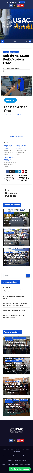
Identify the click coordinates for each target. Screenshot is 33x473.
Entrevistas (26, 456)
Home (5, 456)
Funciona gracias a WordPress (11, 449)
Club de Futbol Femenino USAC (14, 310)
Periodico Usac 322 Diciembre (16, 115)
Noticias (6, 52)
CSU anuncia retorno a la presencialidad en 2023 (21, 178)
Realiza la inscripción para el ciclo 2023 (10, 178)
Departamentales (19, 358)
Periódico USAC (6, 464)
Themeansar (16, 451)
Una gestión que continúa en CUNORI (16, 364)
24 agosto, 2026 (12, 368)
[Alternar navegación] (15, 41)
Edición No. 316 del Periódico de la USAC (9, 146)
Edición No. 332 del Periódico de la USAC (9, 159)
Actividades (8, 337)
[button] (27, 41)
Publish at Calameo (16, 136)
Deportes (16, 399)
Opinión (24, 460)
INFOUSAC (7, 252)
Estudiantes (8, 340)
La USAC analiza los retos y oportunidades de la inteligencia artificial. (14, 290)
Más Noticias (17, 360)
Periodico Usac (14, 52)
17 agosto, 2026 (12, 410)
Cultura (16, 381)
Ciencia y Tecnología (19, 337)
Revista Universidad (25, 464)
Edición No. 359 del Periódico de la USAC (15, 216)
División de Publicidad (13, 68)
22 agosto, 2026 (12, 389)
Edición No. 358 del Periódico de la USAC (15, 236)
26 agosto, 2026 (12, 348)
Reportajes (15, 464)
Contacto (19, 456)
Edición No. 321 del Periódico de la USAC (21, 146)
